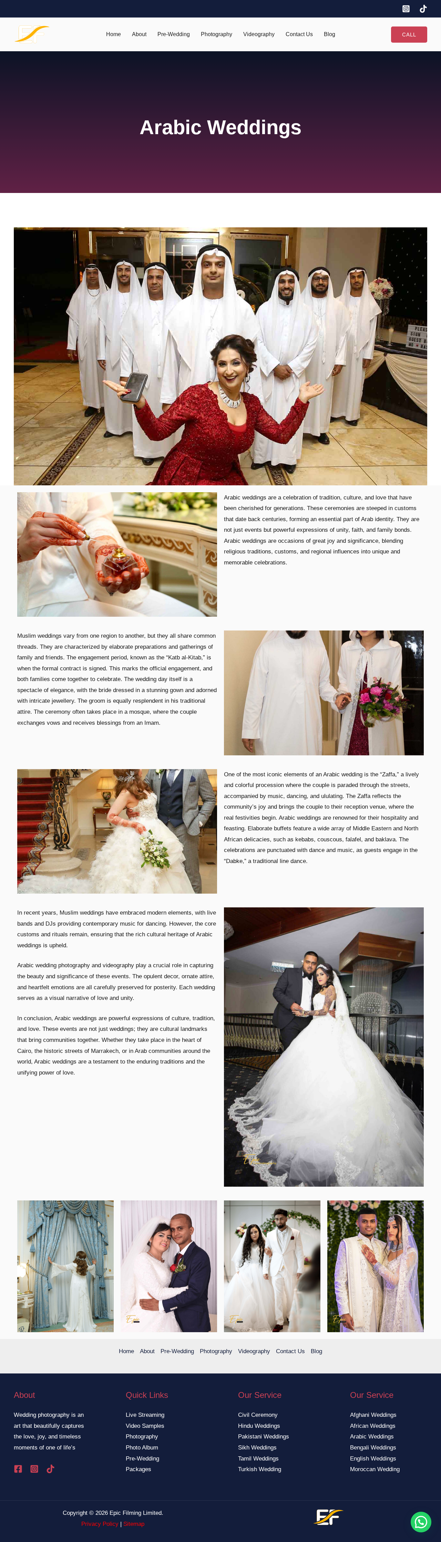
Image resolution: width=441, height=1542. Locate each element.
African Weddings (373, 1426)
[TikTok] (423, 9)
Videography (259, 34)
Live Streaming (145, 1415)
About (139, 34)
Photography (216, 34)
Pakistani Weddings (263, 1436)
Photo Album (142, 1447)
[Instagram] (406, 9)
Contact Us (299, 34)
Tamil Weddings (258, 1458)
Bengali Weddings (373, 1447)
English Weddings (373, 1458)
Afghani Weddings (373, 1415)
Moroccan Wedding (375, 1469)
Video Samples (145, 1426)
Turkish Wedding (259, 1469)
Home (113, 34)
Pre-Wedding (173, 34)
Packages (138, 1469)
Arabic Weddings (372, 1436)
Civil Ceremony (258, 1415)
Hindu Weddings (259, 1426)
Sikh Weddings (257, 1447)
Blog (329, 34)
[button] (409, 34)
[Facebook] (18, 1469)
